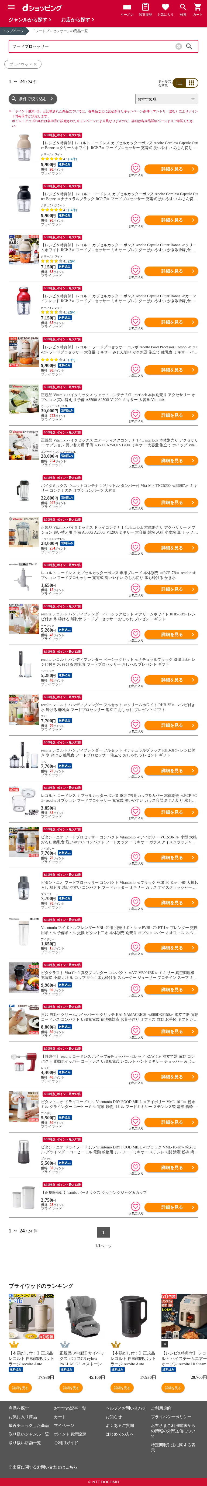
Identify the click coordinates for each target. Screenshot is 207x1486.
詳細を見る (172, 169)
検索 (189, 46)
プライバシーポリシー (171, 1417)
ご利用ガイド (66, 1443)
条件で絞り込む (33, 99)
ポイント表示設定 (70, 1434)
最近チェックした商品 (29, 1425)
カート (60, 1417)
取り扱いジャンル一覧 (29, 1434)
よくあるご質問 (120, 1425)
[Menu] (11, 7)
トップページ (13, 31)
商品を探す (19, 1408)
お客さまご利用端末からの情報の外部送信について (173, 1430)
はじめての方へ (120, 1434)
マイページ (64, 1425)
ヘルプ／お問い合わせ (126, 1408)
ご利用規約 (161, 1408)
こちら (71, 1467)
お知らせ (114, 1417)
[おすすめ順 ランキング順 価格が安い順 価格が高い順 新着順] (164, 99)
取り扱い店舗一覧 (25, 1443)
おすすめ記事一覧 (70, 1408)
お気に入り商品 (23, 1417)
